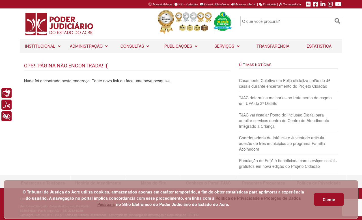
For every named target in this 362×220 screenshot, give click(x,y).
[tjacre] (323, 4)
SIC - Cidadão (188, 4)
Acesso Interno (245, 4)
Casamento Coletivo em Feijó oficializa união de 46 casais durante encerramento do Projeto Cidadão (285, 83)
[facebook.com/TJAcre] (316, 4)
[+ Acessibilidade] (6, 116)
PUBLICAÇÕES (178, 46)
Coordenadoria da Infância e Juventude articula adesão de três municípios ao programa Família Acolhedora (282, 143)
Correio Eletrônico (216, 4)
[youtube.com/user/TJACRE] (338, 4)
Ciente (329, 199)
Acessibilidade (162, 4)
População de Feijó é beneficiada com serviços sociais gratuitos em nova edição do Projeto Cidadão (288, 163)
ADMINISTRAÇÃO (87, 46)
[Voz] (6, 105)
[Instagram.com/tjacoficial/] (330, 4)
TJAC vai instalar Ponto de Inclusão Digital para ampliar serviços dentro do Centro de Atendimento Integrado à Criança (284, 120)
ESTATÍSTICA (319, 46)
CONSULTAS (132, 46)
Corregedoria (291, 4)
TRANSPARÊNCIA (273, 46)
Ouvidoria (269, 4)
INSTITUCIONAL (40, 46)
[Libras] (6, 93)
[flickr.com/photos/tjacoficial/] (308, 4)
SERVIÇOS (224, 46)
